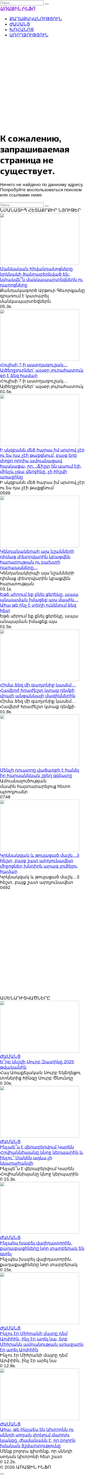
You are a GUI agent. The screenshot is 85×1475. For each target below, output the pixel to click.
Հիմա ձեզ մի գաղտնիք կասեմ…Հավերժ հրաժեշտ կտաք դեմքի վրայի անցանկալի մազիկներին (38, 690)
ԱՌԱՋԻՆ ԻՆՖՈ (17, 8)
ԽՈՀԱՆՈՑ (21, 29)
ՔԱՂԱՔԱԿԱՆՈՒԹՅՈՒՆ (35, 18)
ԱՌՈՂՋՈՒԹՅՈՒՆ (28, 34)
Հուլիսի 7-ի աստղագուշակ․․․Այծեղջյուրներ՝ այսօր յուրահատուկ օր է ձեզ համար (41, 370)
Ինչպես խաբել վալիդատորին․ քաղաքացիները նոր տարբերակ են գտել (42, 1248)
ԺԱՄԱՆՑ (19, 24)
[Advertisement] (42, 84)
